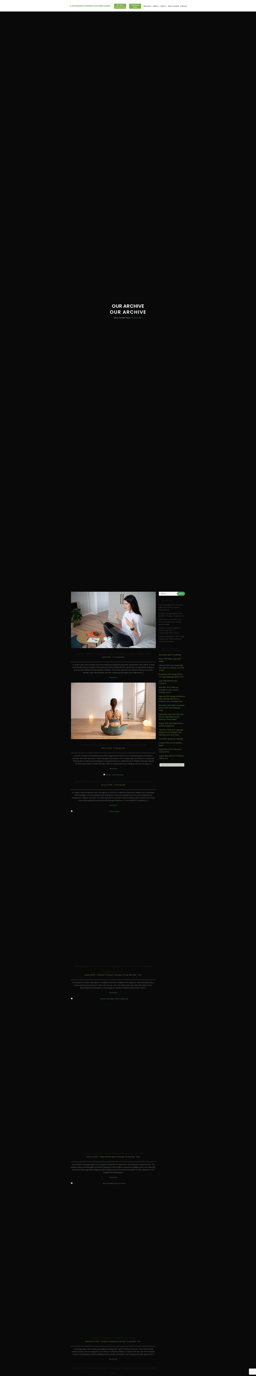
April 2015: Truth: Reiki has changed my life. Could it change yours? (169, 690)
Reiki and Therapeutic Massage (110, 975)
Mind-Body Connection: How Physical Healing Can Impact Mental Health (170, 622)
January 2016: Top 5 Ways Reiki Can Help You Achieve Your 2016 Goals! (171, 668)
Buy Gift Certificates (120, 6)
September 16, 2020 (92, 1341)
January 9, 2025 (106, 785)
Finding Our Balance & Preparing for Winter (113, 1338)
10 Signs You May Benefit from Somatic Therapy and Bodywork (113, 744)
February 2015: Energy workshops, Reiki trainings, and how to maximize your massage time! (172, 698)
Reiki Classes (173, 6)
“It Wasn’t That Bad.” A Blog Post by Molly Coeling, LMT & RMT (113, 1153)
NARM (134, 975)
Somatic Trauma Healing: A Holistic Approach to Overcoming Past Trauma (113, 781)
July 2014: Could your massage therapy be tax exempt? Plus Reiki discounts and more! (171, 732)
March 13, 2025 (106, 748)
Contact (184, 6)
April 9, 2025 (106, 657)
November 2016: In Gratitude (170, 655)
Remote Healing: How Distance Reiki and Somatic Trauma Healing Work (113, 653)
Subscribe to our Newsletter (172, 765)
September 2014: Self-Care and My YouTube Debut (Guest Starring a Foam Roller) (171, 716)
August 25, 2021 (89, 975)
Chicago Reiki (119, 657)
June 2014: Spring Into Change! (171, 739)
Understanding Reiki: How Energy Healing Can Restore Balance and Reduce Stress (171, 639)
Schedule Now (135, 6)
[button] (113, 677)
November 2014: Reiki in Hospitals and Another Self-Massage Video (171, 708)
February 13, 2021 (92, 1157)
